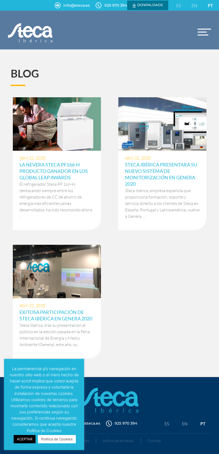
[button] (204, 32)
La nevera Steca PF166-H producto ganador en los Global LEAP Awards (53, 171)
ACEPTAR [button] (24, 439)
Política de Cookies (57, 439)
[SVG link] (30, 32)
